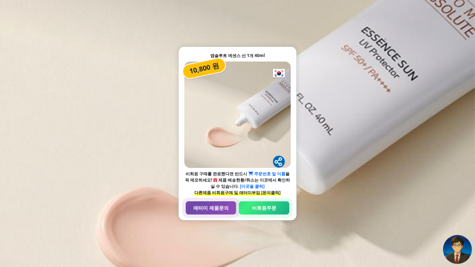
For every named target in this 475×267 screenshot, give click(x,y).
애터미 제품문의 (211, 207)
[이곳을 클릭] (252, 186)
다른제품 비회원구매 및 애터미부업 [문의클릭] (237, 192)
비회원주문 (264, 207)
